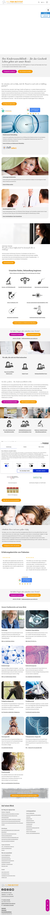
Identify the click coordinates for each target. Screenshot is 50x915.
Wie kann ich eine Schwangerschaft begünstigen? (11, 821)
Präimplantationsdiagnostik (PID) (32, 827)
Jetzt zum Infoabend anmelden (10, 401)
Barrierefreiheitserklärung (6, 912)
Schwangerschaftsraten (6, 858)
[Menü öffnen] (47, 2)
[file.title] (6, 110)
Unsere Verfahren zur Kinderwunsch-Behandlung (25, 322)
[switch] (19, 466)
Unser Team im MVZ (5, 872)
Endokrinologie (29, 818)
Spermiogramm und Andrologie (41, 287)
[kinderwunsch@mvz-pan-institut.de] (47, 905)
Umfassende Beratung (6, 857)
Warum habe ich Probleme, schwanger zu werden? (11, 819)
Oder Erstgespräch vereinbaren (28, 401)
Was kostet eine (5, 839)
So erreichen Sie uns (5, 873)
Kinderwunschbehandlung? (13, 839)
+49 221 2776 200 (6, 899)
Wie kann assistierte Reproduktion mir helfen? (10, 813)
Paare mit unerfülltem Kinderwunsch (9, 372)
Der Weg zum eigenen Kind (9, 103)
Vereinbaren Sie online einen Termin (8, 875)
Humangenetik (29, 826)
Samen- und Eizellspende (31, 831)
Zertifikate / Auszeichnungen (7, 864)
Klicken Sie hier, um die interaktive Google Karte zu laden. (24, 795)
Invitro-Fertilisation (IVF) (12, 302)
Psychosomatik (29, 829)
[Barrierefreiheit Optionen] (48, 10)
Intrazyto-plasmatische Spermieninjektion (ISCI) (37, 302)
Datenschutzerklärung (35, 790)
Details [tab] (25, 446)
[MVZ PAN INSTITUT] (12, 2)
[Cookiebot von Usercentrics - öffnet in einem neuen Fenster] (43, 443)
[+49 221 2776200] (47, 902)
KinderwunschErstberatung (46, 16)
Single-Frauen (25, 373)
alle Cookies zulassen (40, 470)
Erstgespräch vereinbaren (9, 71)
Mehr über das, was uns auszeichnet (11, 500)
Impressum (4, 908)
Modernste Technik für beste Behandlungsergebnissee (41, 430)
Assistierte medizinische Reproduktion (33, 815)
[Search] (39, 2)
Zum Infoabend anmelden (25, 71)
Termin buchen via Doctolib (8, 905)
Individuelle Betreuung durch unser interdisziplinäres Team (25, 430)
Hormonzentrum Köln (8, 262)
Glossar (3, 850)
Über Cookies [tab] (41, 446)
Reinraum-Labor (5, 866)
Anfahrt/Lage (4, 877)
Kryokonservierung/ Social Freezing (37, 317)
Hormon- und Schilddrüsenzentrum (33, 833)
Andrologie (28, 817)
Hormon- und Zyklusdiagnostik (8, 287)
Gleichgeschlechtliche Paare (41, 373)
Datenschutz (4, 910)
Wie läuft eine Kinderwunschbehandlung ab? (10, 837)
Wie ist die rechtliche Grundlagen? (8, 841)
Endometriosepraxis (30, 820)
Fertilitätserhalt (29, 824)
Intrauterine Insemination (12, 317)
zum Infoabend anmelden (33, 334)
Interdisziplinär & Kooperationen (8, 860)
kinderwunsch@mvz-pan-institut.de (8, 903)
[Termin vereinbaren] (47, 909)
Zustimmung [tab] (8, 446)
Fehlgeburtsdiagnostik (30, 822)
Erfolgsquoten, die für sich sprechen (12, 545)
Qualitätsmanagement (6, 862)
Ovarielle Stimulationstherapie (25, 287)
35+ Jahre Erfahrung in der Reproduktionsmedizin (9, 430)
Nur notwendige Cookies (25, 470)
